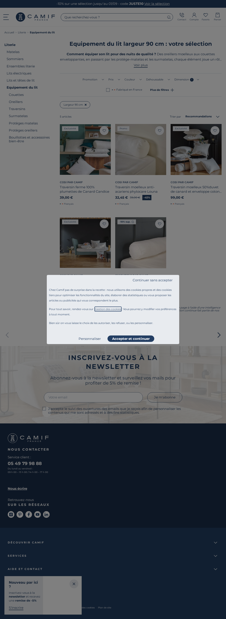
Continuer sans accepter (153, 280)
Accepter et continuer (131, 339)
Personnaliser (90, 339)
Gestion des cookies (108, 309)
